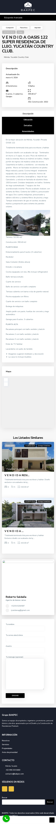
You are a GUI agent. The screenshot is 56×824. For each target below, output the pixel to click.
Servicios (5, 744)
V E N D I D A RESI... (17, 475)
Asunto (9, 646)
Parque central (12, 469)
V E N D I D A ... (14, 531)
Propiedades (7, 748)
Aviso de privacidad (9, 752)
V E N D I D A (9, 32)
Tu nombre (10, 624)
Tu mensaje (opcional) (14, 657)
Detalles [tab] (28, 125)
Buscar (4, 798)
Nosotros (6, 740)
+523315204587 (17, 606)
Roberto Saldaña (16, 597)
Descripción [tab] (28, 113)
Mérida (7, 57)
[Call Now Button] (6, 818)
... (28, 482)
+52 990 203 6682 (12, 770)
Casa (20, 32)
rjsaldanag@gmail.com (20, 610)
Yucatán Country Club (20, 57)
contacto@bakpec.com (14, 774)
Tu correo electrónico (14, 635)
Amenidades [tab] (28, 131)
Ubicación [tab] (28, 119)
